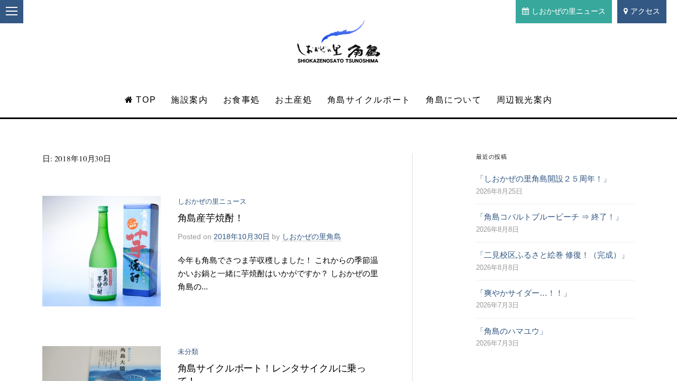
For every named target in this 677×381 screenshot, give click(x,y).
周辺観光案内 (525, 99)
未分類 (188, 352)
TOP (146, 99)
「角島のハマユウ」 (511, 331)
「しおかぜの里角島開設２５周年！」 (543, 179)
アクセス (645, 11)
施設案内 (189, 99)
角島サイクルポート (369, 99)
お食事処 (241, 99)
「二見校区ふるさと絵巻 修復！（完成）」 (552, 255)
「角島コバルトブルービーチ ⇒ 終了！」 (549, 217)
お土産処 (293, 99)
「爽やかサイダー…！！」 (523, 293)
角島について (454, 99)
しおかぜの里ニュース (569, 11)
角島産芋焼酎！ (211, 218)
